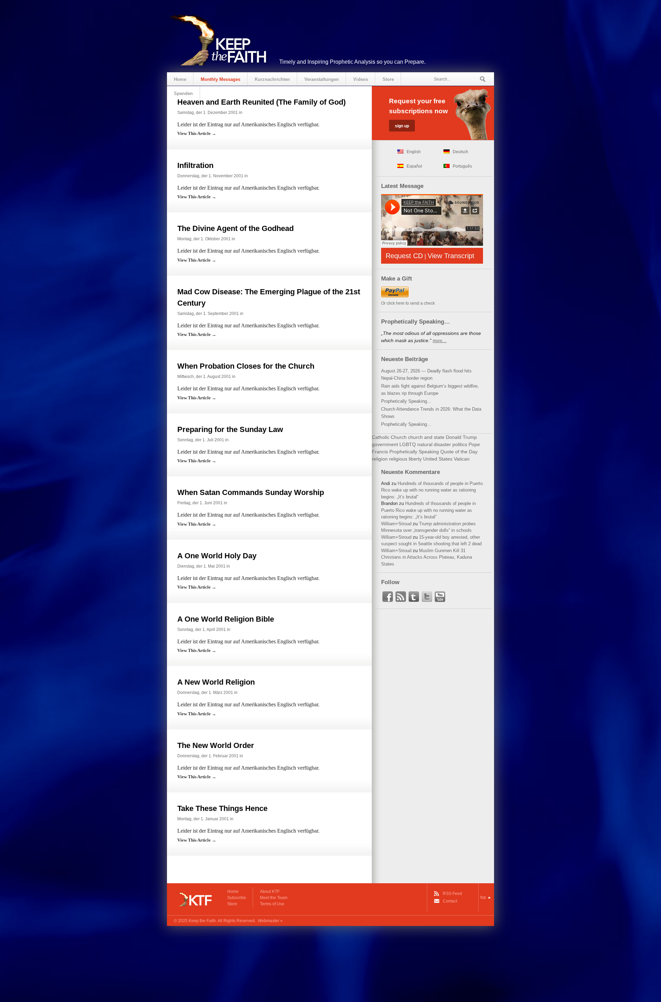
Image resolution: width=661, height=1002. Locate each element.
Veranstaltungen (321, 79)
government (385, 444)
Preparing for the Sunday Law (230, 429)
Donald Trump (461, 437)
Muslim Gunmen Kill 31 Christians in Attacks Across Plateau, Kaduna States (426, 557)
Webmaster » (270, 920)
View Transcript (451, 256)
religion (380, 459)
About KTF (270, 891)
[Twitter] (426, 596)
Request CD (404, 256)
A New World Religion (216, 682)
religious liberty (405, 459)
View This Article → (196, 133)
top (483, 897)
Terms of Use (272, 903)
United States (437, 459)
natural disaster (434, 444)
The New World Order (215, 745)
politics (459, 444)
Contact (450, 901)
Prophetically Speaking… (406, 401)
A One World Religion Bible (225, 619)
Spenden (183, 93)
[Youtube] (439, 596)
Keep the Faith (202, 920)
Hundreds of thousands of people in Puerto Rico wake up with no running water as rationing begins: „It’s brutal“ (432, 490)
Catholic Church (389, 437)
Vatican (462, 459)
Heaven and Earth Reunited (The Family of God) (261, 102)
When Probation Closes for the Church (245, 366)
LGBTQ (407, 444)
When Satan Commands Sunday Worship (250, 492)
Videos (360, 79)
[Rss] (400, 596)
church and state (426, 437)
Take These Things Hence (222, 808)
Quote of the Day (459, 451)
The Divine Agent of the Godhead (235, 228)
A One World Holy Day (216, 555)
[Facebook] (387, 596)
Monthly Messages (220, 79)
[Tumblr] (413, 596)
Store (388, 79)
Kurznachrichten (272, 79)
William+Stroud (396, 523)
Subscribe (236, 897)
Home (180, 79)
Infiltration (195, 165)
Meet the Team (273, 897)
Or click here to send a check (408, 303)
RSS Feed (452, 893)
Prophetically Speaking (414, 451)
